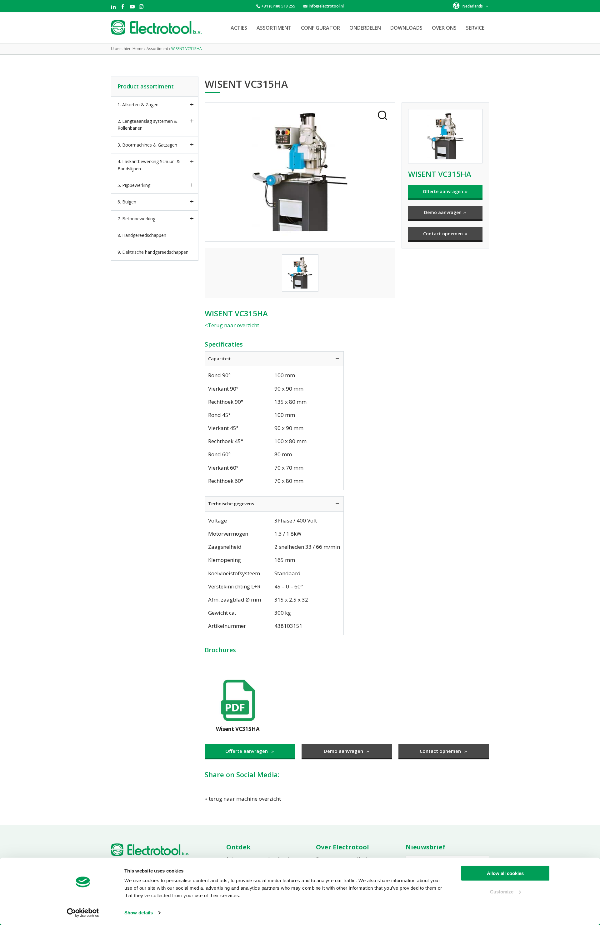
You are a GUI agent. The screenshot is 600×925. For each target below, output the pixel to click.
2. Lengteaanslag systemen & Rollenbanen (148, 124)
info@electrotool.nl (326, 6)
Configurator (320, 27)
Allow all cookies (505, 873)
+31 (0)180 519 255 (278, 6)
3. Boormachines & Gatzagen (147, 145)
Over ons (444, 27)
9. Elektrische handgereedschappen (153, 252)
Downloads (406, 27)
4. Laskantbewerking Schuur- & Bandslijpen (149, 164)
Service (475, 27)
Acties (239, 27)
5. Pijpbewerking (134, 185)
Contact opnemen (443, 234)
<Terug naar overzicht (232, 325)
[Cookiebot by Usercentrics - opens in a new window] (83, 913)
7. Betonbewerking (136, 219)
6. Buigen (127, 202)
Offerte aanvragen (443, 191)
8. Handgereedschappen (142, 235)
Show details (138, 912)
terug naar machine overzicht (244, 798)
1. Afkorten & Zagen (138, 105)
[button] (471, 5)
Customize (501, 891)
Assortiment (274, 27)
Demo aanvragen (443, 212)
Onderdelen (365, 27)
